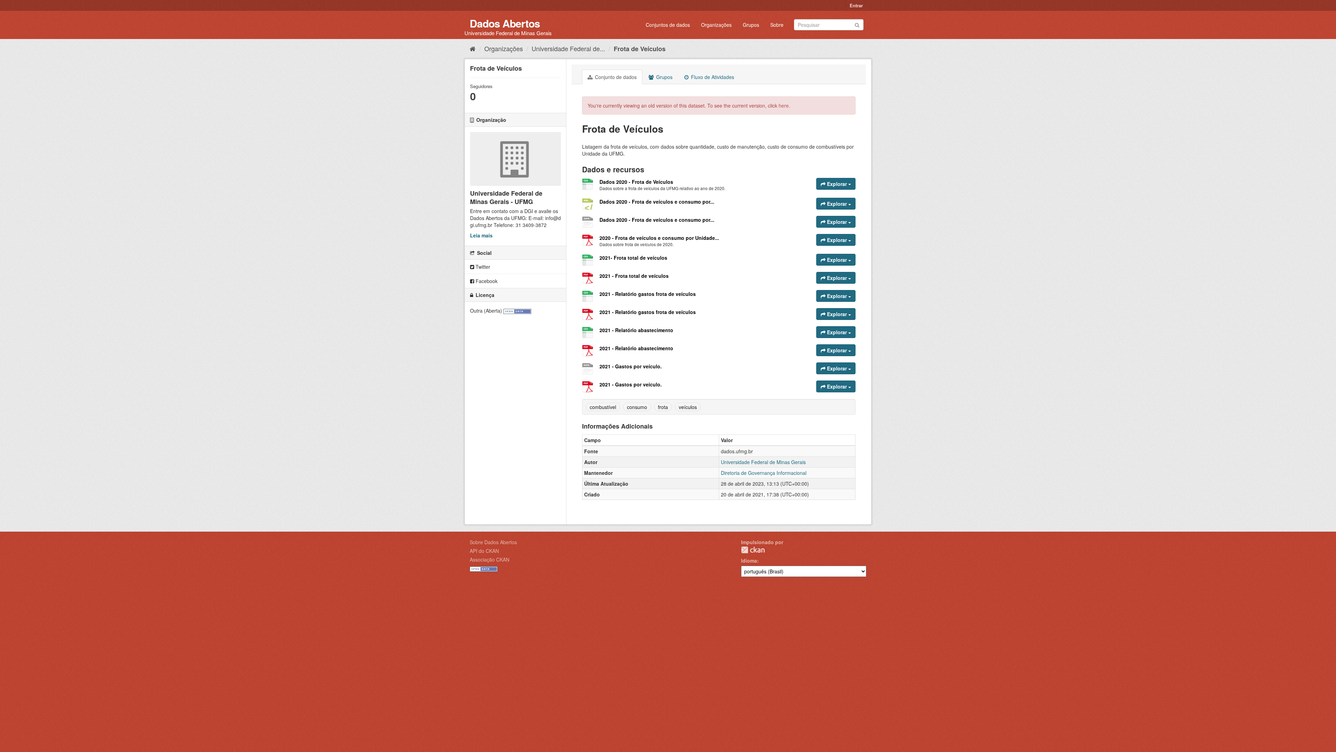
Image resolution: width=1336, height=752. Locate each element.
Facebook (486, 280)
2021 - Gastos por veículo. (630, 366)
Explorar (837, 183)
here (784, 105)
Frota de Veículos (640, 48)
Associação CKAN (489, 559)
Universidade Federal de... (568, 48)
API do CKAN (484, 550)
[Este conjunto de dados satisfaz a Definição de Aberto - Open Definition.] (517, 310)
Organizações (716, 24)
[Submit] (857, 24)
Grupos (751, 24)
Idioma (749, 560)
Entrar (856, 5)
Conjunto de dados (615, 76)
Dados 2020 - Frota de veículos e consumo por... (656, 201)
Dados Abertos (505, 23)
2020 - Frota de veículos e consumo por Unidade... (659, 237)
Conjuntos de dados (668, 24)
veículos (688, 407)
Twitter (482, 266)
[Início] (473, 48)
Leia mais (481, 235)
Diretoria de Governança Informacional (763, 472)
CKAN (753, 550)
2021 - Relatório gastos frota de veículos (647, 293)
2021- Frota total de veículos (633, 257)
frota (663, 407)
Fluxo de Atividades (712, 76)
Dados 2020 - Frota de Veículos (636, 181)
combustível (603, 407)
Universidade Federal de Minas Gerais (763, 462)
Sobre (777, 24)
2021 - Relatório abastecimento (636, 330)
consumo (637, 407)
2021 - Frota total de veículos (634, 275)
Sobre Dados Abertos (493, 542)
